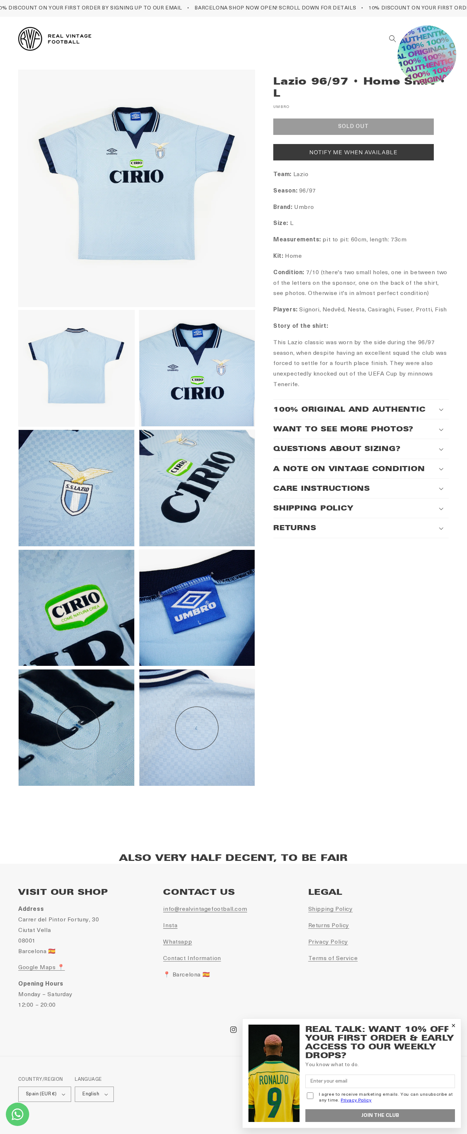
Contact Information (192, 959)
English (90, 1094)
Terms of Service (333, 959)
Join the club (380, 1115)
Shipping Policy (330, 909)
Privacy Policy (328, 942)
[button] (393, 39)
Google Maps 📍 (41, 968)
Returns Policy (328, 926)
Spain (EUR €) (41, 1094)
